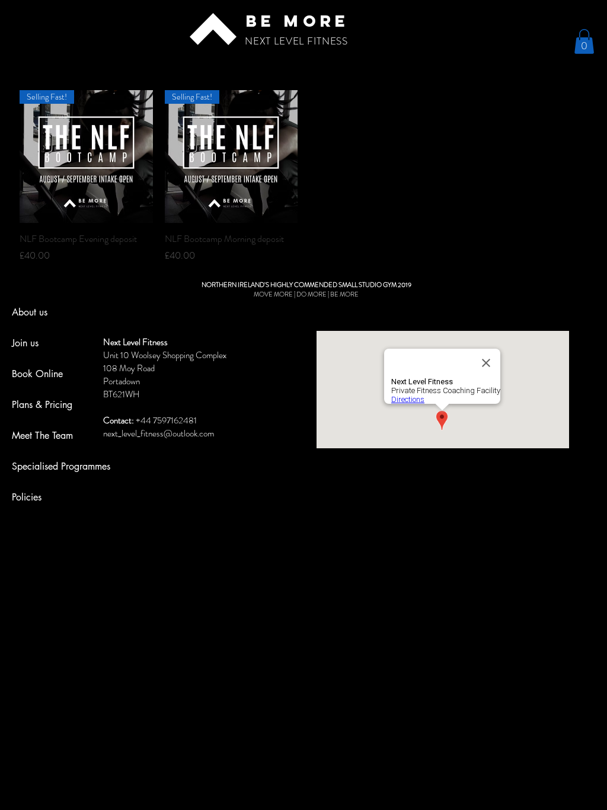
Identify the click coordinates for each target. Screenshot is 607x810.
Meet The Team (42, 435)
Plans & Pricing (42, 404)
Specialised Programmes (61, 466)
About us (29, 312)
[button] (584, 41)
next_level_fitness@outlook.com (158, 433)
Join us (25, 343)
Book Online (37, 374)
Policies (26, 497)
